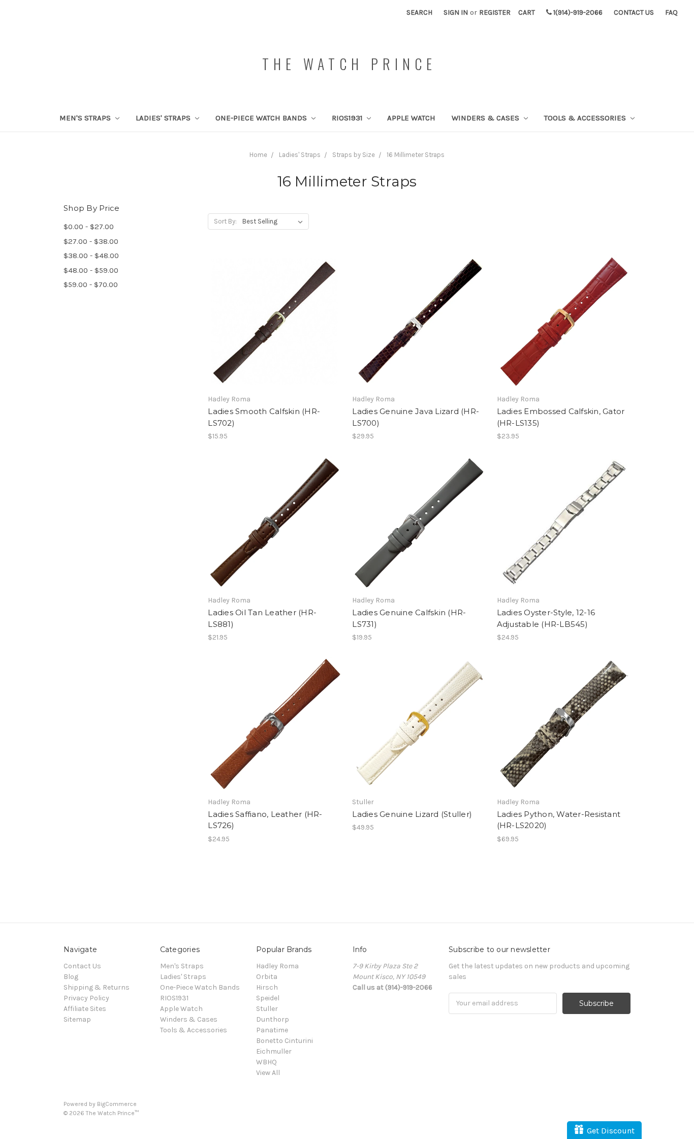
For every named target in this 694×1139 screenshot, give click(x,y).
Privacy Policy (86, 998)
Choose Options (275, 339)
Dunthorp (272, 1019)
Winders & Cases (486, 117)
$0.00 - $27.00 (89, 226)
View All (268, 1072)
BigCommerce (117, 1104)
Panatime (272, 1030)
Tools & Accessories (586, 117)
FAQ (671, 12)
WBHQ (266, 1062)
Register (495, 12)
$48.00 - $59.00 (91, 270)
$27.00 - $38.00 (91, 241)
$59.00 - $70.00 (91, 284)
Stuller (267, 1008)
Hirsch (267, 987)
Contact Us (634, 12)
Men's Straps (86, 117)
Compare (271, 322)
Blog (71, 976)
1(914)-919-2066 (577, 12)
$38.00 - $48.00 (91, 255)
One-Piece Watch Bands (262, 117)
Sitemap (77, 1019)
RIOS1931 (348, 117)
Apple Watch (411, 117)
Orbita (266, 976)
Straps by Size (353, 155)
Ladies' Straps (164, 117)
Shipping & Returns (97, 987)
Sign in (456, 12)
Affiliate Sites (85, 1008)
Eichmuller (274, 1051)
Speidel (267, 998)
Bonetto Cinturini (284, 1040)
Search (419, 12)
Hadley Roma (277, 966)
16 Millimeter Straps (416, 155)
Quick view (275, 303)
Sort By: (225, 221)
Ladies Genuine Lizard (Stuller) (412, 814)
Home (258, 155)
